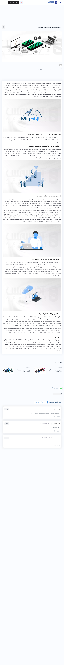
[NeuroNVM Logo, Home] (52, 2)
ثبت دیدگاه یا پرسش (41, 402)
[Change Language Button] (21, 2)
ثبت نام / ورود (13, 2)
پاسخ (7, 409)
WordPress (32, 203)
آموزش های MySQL (58, 394)
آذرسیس (29, 330)
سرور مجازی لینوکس (14, 330)
